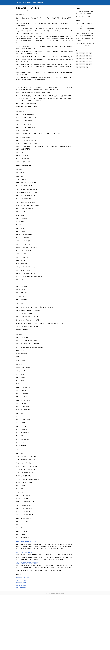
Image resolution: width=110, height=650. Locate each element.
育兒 (90, 58)
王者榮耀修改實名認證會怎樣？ (82, 26)
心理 (23, 2)
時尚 (77, 58)
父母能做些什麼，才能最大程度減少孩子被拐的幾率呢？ (88, 28)
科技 (90, 53)
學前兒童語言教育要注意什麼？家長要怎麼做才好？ (87, 31)
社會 (77, 53)
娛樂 (77, 55)
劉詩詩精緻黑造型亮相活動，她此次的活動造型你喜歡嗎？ (88, 33)
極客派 (18, 2)
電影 (80, 67)
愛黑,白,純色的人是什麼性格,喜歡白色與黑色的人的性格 (87, 11)
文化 (87, 53)
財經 (87, 58)
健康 (84, 53)
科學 (80, 61)
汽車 (84, 55)
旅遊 (77, 61)
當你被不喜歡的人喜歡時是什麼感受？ (25, 552)
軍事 (77, 67)
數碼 (87, 55)
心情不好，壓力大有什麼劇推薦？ (83, 46)
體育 (87, 61)
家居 (84, 58)
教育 (80, 53)
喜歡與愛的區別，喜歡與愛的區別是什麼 (26, 541)
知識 (84, 67)
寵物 (90, 61)
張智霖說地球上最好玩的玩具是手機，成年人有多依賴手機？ (88, 36)
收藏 (84, 64)
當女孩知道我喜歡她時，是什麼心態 (24, 587)
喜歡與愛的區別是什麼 (21, 582)
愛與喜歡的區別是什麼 (21, 580)
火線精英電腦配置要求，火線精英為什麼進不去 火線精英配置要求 (90, 43)
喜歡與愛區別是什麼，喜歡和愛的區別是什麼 (27, 563)
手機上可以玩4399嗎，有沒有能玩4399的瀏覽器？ (87, 23)
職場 (84, 61)
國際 (90, 64)
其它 (87, 67)
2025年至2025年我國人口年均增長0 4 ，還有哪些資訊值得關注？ (90, 40)
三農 (80, 64)
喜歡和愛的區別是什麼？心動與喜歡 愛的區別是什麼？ (87, 13)
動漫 (87, 64)
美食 (90, 55)
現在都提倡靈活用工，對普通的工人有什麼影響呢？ (87, 38)
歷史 (77, 64)
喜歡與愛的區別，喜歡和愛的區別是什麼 (24, 577)
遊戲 (80, 58)
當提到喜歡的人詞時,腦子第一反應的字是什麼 (85, 16)
